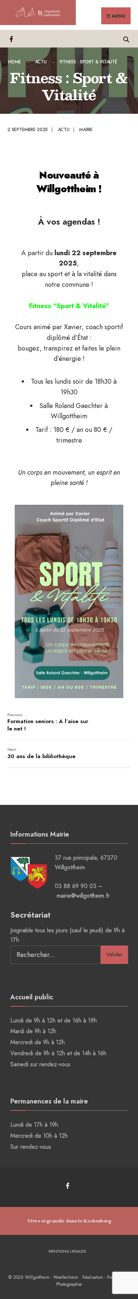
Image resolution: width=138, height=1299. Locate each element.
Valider (114, 954)
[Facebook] (12, 38)
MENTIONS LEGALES (67, 1251)
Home (14, 62)
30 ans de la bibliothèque (41, 753)
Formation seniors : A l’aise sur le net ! (47, 722)
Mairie (86, 129)
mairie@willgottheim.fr (83, 895)
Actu (41, 62)
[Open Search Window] (126, 38)
